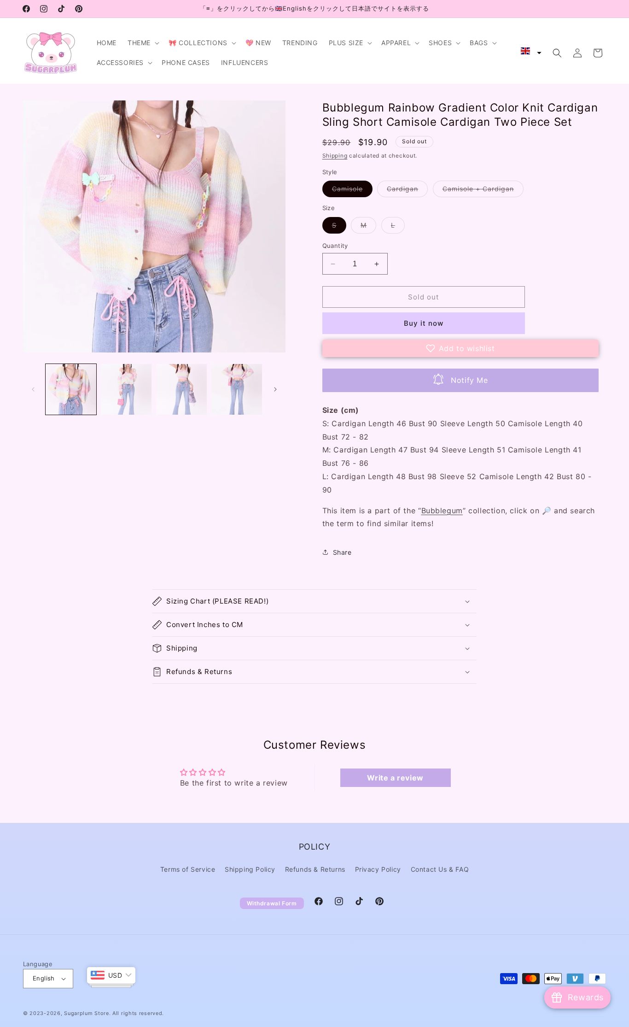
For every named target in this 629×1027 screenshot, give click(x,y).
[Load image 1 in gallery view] (71, 389)
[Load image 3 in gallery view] (181, 389)
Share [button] (342, 552)
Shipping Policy (250, 869)
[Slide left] (33, 389)
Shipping (335, 155)
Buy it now (423, 323)
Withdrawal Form (272, 903)
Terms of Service (187, 869)
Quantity (335, 245)
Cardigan (407, 190)
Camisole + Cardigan (483, 190)
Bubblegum (442, 510)
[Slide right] (275, 389)
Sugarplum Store (86, 1013)
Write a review (395, 777)
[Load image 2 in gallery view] (126, 389)
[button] (142, 43)
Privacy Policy (378, 869)
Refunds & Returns (315, 869)
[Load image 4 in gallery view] (236, 389)
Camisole (352, 190)
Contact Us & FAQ (440, 869)
